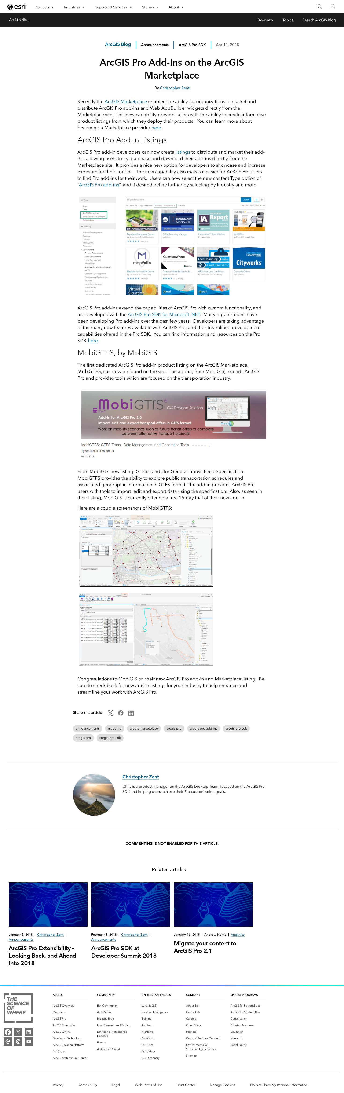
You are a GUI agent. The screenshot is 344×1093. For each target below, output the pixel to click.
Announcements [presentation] (21, 940)
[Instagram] (18, 1041)
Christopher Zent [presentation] (50, 935)
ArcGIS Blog (19, 19)
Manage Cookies (222, 1085)
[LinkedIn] (29, 1032)
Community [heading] (106, 994)
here (156, 127)
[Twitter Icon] (110, 714)
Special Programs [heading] (244, 994)
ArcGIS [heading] (58, 994)
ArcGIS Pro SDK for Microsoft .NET (164, 314)
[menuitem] (71, 1005)
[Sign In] (333, 6)
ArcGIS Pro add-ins (99, 184)
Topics (287, 20)
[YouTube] (29, 1041)
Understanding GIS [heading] (156, 994)
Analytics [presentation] (238, 935)
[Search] (319, 6)
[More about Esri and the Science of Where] (18, 1008)
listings (182, 152)
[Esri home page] (16, 7)
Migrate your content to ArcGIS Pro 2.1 (205, 946)
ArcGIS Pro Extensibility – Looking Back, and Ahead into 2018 (42, 955)
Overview (265, 20)
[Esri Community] (8, 1041)
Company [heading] (193, 994)
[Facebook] (8, 1032)
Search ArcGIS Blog (319, 20)
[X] (18, 1032)
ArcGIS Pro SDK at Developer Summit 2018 (124, 951)
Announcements (155, 45)
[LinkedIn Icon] (131, 714)
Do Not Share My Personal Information (279, 1085)
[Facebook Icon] (120, 714)
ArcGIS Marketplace (126, 101)
